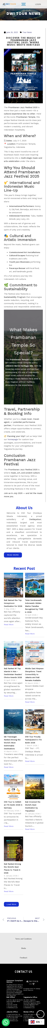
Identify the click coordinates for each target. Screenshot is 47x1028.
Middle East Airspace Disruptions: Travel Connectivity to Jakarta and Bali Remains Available (34, 674)
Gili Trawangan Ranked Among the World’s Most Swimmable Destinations (12, 743)
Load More (11, 904)
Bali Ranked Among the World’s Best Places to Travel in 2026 (12, 868)
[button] (6, 1022)
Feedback (23, 958)
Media (23, 948)
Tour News (27, 32)
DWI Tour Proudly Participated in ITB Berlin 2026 (33, 740)
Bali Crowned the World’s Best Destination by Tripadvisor (32, 806)
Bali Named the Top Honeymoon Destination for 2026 (13, 603)
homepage (13, 439)
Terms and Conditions (23, 939)
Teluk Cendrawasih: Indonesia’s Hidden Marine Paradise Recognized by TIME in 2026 (34, 606)
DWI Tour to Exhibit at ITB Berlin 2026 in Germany (13, 805)
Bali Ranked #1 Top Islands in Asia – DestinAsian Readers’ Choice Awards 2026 (13, 672)
